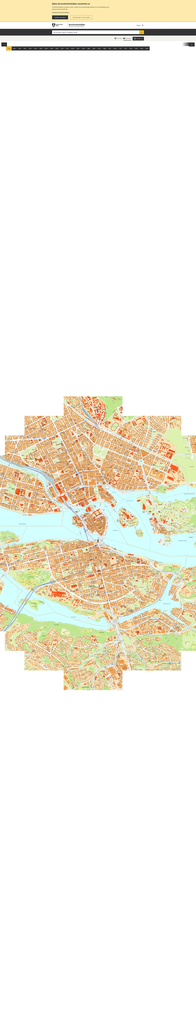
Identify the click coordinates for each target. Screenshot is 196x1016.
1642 (141, 48)
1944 (41, 48)
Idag (9, 48)
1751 (120, 48)
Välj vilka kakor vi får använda (81, 17)
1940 (46, 48)
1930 (57, 48)
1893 (83, 48)
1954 (35, 48)
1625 (147, 48)
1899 (78, 48)
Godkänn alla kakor (60, 17)
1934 (51, 48)
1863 (94, 48)
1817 (110, 48)
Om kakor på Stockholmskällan (60, 12)
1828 (104, 48)
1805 (115, 48)
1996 (14, 48)
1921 (62, 48)
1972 (25, 48)
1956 (30, 48)
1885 (88, 48)
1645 (136, 48)
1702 (131, 48)
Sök (142, 32)
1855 (99, 48)
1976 (20, 48)
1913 (67, 48)
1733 (125, 48)
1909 (72, 48)
